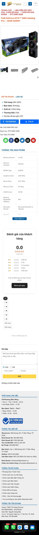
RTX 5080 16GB (16, 14)
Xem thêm (19, 219)
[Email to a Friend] (27, 140)
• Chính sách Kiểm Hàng (10, 487)
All (5, 298)
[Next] (35, 45)
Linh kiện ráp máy (23, 10)
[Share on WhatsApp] (5, 140)
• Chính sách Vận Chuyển (10, 484)
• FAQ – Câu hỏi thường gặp (11, 496)
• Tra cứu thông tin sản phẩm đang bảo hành (17, 499)
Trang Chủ (6, 10)
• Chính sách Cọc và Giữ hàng (12, 475)
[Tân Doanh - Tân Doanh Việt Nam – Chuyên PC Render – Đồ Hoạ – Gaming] (14, 4)
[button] (3, 4)
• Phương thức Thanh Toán (11, 472)
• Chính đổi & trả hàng (9, 490)
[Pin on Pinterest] (33, 140)
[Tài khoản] (30, 4)
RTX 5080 (11, 134)
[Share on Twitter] (22, 140)
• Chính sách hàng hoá (9, 493)
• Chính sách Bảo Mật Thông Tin (13, 478)
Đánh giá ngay (19, 285)
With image (8, 327)
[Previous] (4, 45)
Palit (5, 134)
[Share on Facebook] (11, 140)
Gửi (19, 376)
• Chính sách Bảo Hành (10, 481)
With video (8, 323)
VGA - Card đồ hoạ (10, 12)
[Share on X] (16, 140)
